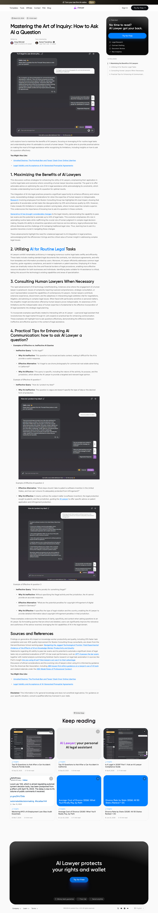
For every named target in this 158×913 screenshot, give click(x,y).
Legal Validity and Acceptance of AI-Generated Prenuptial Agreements (43, 165)
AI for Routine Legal (47, 249)
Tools (22, 8)
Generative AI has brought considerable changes (31, 214)
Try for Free (127, 36)
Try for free (139, 8)
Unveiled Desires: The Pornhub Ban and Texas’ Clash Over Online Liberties (44, 160)
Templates (14, 8)
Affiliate (29, 8)
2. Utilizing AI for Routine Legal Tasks (122, 67)
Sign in (125, 8)
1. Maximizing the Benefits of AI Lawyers (123, 63)
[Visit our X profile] (118, 908)
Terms (33, 908)
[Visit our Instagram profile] (124, 908)
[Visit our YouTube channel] (121, 908)
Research (15, 200)
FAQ (43, 8)
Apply (92, 2)
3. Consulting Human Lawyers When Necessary (126, 70)
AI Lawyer (64, 499)
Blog (49, 8)
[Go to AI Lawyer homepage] (79, 8)
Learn (25, 908)
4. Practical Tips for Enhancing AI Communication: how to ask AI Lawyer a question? (127, 74)
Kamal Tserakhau (45, 42)
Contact (37, 8)
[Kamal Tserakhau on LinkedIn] (54, 42)
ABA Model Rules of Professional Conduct (54, 669)
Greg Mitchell (19, 42)
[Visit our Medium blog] (127, 908)
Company (15, 908)
